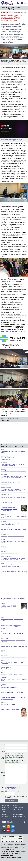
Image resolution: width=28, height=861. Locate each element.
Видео (4, 809)
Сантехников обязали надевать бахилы (12, 674)
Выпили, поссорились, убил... (9, 613)
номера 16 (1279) (5, 446)
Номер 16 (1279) (5, 9)
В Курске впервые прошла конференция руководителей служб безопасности (9, 509)
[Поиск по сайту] (18, 3)
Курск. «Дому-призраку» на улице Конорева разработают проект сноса (13, 523)
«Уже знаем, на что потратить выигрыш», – (12, 536)
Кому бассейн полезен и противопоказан (12, 692)
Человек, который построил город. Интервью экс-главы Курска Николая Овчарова (13, 490)
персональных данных (11, 787)
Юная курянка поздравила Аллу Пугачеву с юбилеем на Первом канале (13, 465)
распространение (10, 788)
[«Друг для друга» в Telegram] (13, 826)
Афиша (4, 814)
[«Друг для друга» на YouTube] (8, 830)
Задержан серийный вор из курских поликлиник (14, 571)
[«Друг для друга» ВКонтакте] (4, 826)
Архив (12, 7)
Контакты (15, 811)
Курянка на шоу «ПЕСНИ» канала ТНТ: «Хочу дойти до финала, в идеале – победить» (13, 476)
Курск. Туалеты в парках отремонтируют (12, 547)
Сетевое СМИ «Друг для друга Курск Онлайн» (13, 844)
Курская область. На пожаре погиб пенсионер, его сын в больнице (8, 606)
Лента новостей (6, 805)
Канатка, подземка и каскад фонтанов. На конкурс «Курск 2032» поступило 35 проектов (13, 496)
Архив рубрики (5, 444)
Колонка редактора (18, 807)
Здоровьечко (14, 9)
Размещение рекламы (19, 816)
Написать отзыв (5, 420)
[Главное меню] (25, 3)
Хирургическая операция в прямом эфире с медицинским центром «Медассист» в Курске (12, 140)
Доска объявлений (18, 814)
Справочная (5, 816)
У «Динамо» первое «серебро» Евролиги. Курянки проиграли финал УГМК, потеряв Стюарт (12, 627)
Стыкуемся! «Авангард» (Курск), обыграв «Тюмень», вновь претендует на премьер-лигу (13, 634)
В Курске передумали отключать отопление (13, 651)
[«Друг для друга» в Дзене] (4, 830)
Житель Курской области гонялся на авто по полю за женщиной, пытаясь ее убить (13, 565)
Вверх (2, 418)
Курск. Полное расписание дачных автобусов (13, 471)
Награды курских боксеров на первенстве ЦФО (14, 646)
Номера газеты (5, 7)
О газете (15, 805)
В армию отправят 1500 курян (9, 553)
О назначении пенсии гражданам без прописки (13, 657)
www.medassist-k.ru (10, 332)
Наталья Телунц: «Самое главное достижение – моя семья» (10, 710)
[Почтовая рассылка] (21, 3)
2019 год (18, 7)
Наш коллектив (17, 809)
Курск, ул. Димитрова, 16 (13, 331)
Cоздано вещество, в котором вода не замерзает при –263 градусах (11, 686)
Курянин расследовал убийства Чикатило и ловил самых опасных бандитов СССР (13, 559)
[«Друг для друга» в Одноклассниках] (8, 826)
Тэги (3, 811)
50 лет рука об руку (6, 502)
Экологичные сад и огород (8, 704)
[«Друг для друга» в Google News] (13, 830)
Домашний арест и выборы (8, 668)
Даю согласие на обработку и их (13, 787)
